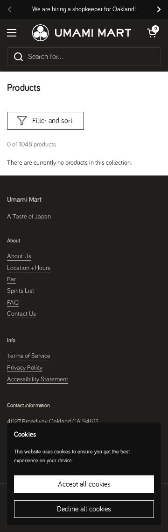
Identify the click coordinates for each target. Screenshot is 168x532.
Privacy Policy (24, 367)
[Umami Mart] (81, 32)
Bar (11, 279)
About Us (19, 256)
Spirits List (20, 291)
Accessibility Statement (37, 379)
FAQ (13, 302)
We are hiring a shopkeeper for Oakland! (84, 9)
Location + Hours (28, 268)
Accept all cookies (84, 484)
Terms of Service (28, 356)
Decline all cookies (84, 509)
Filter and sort (52, 120)
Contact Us (21, 314)
